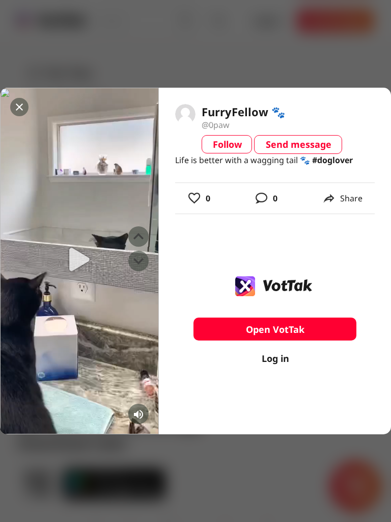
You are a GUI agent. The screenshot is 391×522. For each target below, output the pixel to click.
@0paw (216, 124)
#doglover (332, 160)
